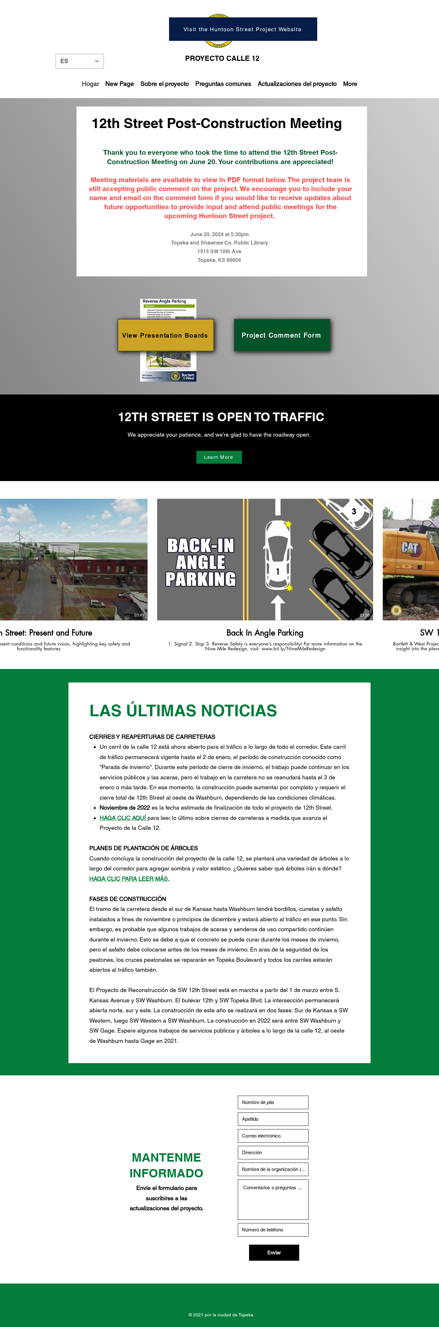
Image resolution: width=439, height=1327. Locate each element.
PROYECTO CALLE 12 (222, 58)
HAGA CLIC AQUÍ (123, 817)
